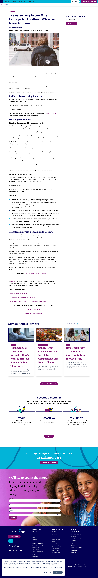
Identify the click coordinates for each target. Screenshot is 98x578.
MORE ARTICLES (71, 324)
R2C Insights (14, 281)
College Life (12, 11)
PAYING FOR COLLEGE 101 (34, 309)
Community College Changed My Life (18, 293)
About (73, 543)
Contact (74, 550)
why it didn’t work (51, 113)
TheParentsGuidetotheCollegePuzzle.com (36, 273)
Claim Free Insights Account (89, 1)
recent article (14, 80)
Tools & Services (76, 534)
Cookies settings (47, 572)
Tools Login (75, 1)
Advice (13, 345)
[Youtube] (18, 546)
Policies (73, 552)
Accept (57, 572)
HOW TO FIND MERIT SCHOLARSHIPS (33, 313)
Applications (43, 345)
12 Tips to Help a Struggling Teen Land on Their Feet (22, 297)
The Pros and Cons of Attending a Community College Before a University (27, 301)
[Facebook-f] (9, 546)
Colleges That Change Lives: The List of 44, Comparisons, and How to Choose (48, 355)
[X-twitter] (12, 546)
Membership (75, 531)
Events (73, 529)
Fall (68, 345)
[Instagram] (15, 546)
